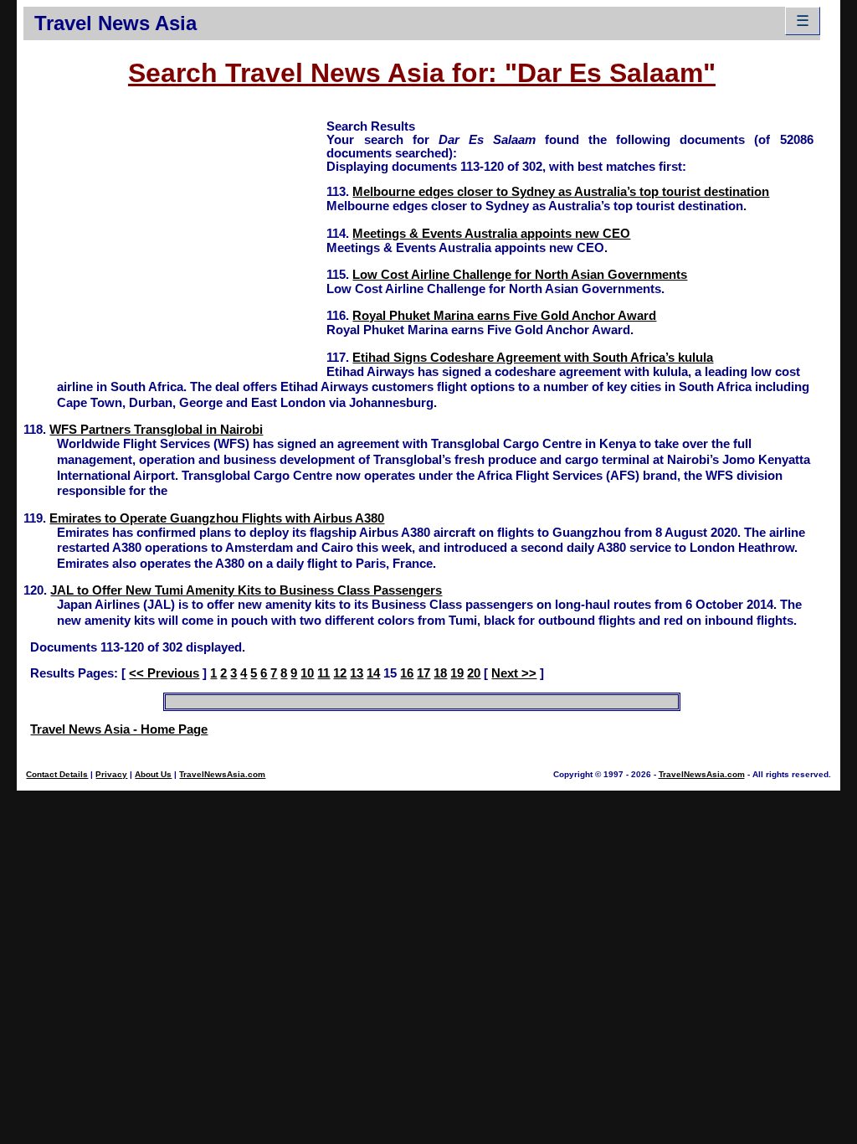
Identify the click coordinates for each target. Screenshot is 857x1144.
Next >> (513, 673)
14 (373, 673)
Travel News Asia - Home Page (119, 729)
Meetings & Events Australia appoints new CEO (491, 233)
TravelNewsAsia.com (222, 774)
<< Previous (164, 673)
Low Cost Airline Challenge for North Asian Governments (519, 274)
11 (323, 673)
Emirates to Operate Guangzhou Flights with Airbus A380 (216, 518)
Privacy (111, 774)
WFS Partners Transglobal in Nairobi (156, 429)
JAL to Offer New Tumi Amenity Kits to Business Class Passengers (246, 590)
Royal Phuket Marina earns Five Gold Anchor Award (504, 315)
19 (457, 673)
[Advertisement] (175, 235)
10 (307, 673)
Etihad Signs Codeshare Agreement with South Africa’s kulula (532, 357)
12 (339, 673)
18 (440, 673)
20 (473, 673)
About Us (153, 774)
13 (356, 673)
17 (423, 673)
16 (406, 673)
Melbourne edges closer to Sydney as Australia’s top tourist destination (560, 191)
